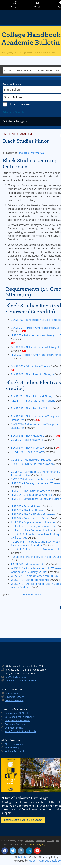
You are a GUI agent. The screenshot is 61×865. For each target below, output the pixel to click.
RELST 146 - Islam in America (28, 564)
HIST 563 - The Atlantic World (28, 510)
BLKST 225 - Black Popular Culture (31, 408)
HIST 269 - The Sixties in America (30, 491)
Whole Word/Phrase (19, 104)
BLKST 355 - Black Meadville (27, 435)
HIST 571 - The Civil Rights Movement (33, 514)
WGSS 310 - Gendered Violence (30, 580)
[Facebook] (4, 850)
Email (37, 7)
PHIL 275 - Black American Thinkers (32, 530)
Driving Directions (14, 696)
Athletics (17, 844)
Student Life (6, 844)
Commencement (14, 727)
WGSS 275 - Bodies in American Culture (35, 576)
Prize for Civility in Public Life (20, 731)
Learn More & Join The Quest (23, 819)
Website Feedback (14, 751)
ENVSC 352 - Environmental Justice (32, 479)
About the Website (15, 744)
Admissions (29, 840)
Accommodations (14, 700)
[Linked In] (29, 850)
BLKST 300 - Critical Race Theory (30, 366)
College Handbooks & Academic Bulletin (37, 52)
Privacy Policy (12, 747)
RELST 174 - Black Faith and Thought (33, 400)
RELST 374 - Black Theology (27, 452)
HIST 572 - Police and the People (30, 518)
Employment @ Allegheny (19, 713)
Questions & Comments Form (21, 680)
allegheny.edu (10, 52)
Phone (14, 7)
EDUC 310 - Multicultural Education (32, 464)
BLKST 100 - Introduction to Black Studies (36, 320)
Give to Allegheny (37, 844)
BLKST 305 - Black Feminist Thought (32, 374)
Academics (40, 840)
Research (50, 840)
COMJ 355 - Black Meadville (27, 439)
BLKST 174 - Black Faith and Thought (33, 396)
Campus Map (12, 693)
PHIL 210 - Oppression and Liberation (33, 522)
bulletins (23, 857)
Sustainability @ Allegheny (19, 716)
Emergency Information (17, 720)
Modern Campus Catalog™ (45, 860)
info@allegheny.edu (16, 676)
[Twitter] (13, 850)
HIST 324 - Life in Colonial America (31, 495)
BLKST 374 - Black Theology (27, 447)
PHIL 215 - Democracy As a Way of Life (34, 526)
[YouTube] (37, 850)
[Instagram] (21, 850)
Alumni (25, 844)
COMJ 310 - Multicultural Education (32, 459)
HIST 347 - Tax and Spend (26, 506)
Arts (57, 840)
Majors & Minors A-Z (31, 152)
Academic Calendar (15, 724)
